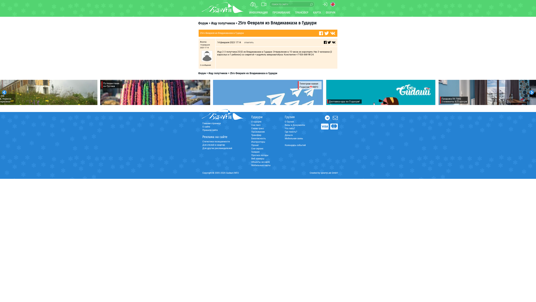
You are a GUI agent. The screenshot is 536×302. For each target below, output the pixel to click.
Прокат (255, 145)
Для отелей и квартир (213, 145)
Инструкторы (258, 142)
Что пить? (290, 128)
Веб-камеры (257, 158)
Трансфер (256, 135)
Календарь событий (295, 145)
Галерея (255, 152)
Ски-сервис (257, 148)
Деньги (289, 135)
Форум (330, 12)
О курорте (256, 121)
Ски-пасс (256, 125)
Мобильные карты (261, 165)
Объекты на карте (260, 162)
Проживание (258, 131)
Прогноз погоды (259, 155)
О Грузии (289, 121)
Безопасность (258, 138)
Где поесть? (291, 131)
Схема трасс (257, 128)
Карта (317, 12)
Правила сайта (210, 130)
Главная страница (211, 123)
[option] (155, 92)
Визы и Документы (295, 125)
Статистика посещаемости (216, 141)
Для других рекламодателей (217, 148)
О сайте (206, 126)
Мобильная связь (294, 138)
